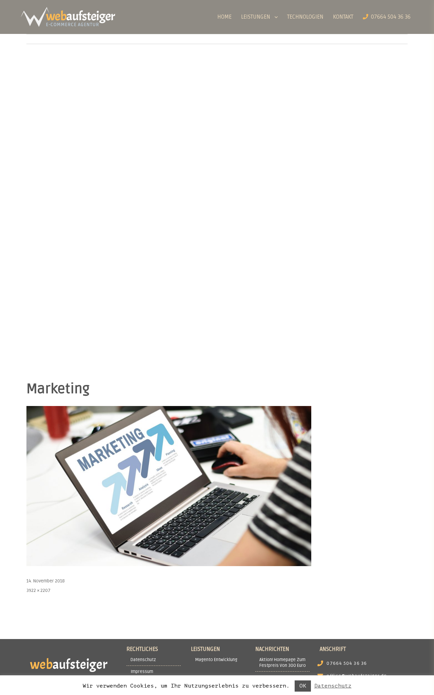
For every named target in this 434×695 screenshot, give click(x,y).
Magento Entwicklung (216, 659)
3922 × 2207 (38, 590)
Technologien (305, 17)
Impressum (142, 671)
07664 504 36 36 (389, 17)
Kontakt (343, 17)
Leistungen (255, 17)
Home (224, 17)
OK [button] (302, 686)
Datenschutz (143, 659)
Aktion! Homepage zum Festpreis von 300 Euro (282, 662)
